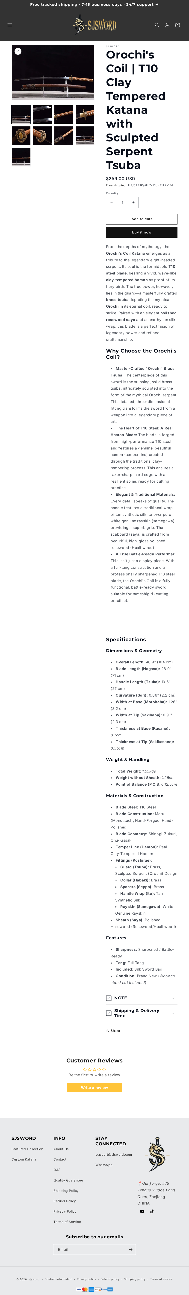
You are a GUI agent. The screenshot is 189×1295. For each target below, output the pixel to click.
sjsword (34, 1279)
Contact (59, 1159)
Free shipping (116, 185)
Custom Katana (24, 1159)
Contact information (58, 1279)
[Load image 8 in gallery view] (85, 135)
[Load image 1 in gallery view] (21, 114)
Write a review (94, 1087)
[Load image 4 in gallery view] (85, 114)
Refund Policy (64, 1201)
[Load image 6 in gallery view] (42, 135)
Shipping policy (135, 1279)
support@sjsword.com (113, 1154)
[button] (10, 25)
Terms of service (161, 1279)
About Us (61, 1149)
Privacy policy (86, 1279)
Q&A (57, 1170)
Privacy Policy (65, 1211)
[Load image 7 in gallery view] (63, 135)
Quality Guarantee (68, 1180)
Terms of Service (67, 1222)
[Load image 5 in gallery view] (21, 135)
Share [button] (115, 1030)
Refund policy (110, 1279)
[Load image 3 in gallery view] (63, 114)
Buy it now (141, 232)
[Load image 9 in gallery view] (21, 157)
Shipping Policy (66, 1191)
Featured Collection (27, 1149)
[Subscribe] (131, 1249)
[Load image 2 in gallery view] (42, 114)
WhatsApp (104, 1165)
